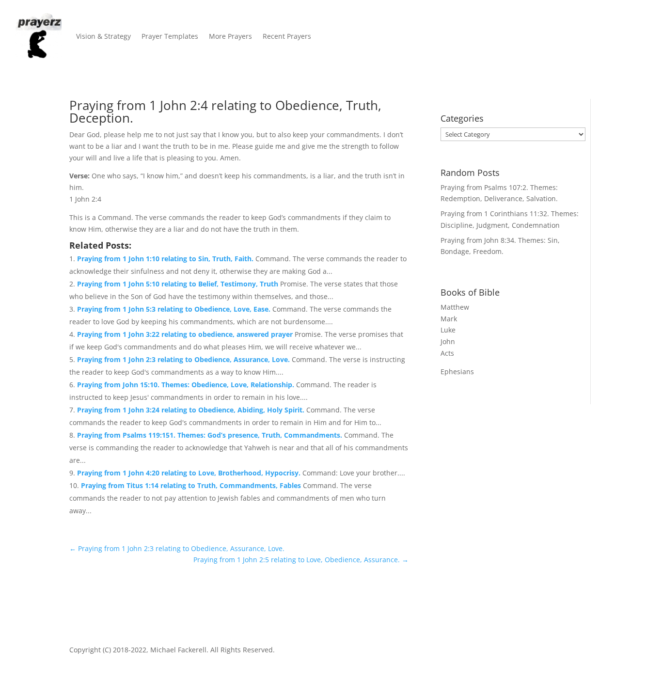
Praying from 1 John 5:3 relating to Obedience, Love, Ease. (174, 309)
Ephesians (457, 371)
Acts (447, 353)
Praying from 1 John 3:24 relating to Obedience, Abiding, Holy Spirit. (191, 409)
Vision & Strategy (103, 36)
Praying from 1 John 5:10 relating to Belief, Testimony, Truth (178, 283)
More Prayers (230, 36)
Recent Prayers (287, 36)
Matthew (455, 307)
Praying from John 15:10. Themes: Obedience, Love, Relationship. (186, 384)
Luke (448, 329)
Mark (449, 318)
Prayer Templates (170, 36)
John (448, 341)
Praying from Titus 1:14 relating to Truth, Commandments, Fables (192, 485)
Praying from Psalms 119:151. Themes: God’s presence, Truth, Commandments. (210, 435)
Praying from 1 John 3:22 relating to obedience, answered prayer (186, 334)
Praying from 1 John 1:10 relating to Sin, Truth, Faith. (166, 258)
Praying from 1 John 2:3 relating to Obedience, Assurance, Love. (184, 359)
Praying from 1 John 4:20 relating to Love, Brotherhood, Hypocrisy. (189, 472)
